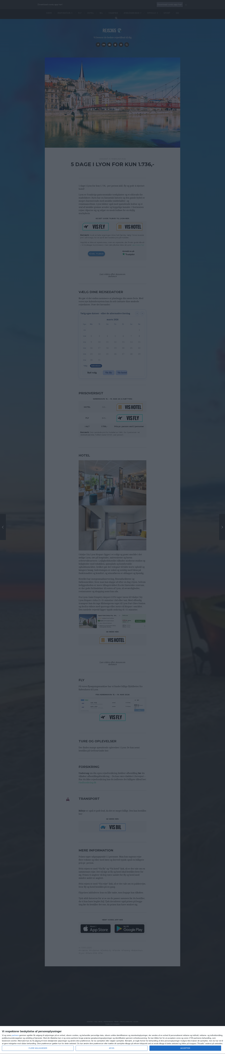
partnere (15, 1035)
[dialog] (112, 1040)
